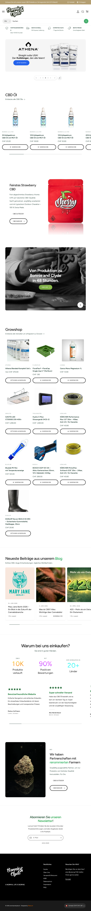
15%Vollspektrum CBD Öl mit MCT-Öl (65, 136)
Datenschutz (47, 881)
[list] (45, 30)
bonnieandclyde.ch (15, 905)
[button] (3, 11)
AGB (44, 878)
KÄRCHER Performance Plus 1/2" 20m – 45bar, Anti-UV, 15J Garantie (69, 419)
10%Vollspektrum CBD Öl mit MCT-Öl (37, 136)
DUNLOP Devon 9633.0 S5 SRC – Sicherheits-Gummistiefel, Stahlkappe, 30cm (17, 521)
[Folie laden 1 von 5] (40, 78)
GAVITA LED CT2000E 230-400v (13, 418)
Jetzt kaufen (22, 62)
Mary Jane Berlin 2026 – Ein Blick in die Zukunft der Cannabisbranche (19, 609)
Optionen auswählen (18, 380)
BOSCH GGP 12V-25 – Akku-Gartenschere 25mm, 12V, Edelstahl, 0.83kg (43, 470)
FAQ (44, 887)
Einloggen (82, 2)
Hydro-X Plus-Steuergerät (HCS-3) (41, 418)
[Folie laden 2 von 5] (43, 78)
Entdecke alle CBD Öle (14, 99)
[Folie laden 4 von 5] (48, 78)
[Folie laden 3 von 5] (45, 78)
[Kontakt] (82, 11)
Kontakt (71, 2)
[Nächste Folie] (55, 78)
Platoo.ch (30, 905)
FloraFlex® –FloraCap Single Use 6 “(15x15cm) (42, 369)
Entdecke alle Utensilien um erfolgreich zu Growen (23, 334)
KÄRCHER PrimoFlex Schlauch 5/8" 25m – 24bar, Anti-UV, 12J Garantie (71, 470)
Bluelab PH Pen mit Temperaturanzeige (14, 469)
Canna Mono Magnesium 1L (71, 368)
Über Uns (45, 287)
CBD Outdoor (18, 214)
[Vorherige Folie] (36, 78)
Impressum (47, 884)
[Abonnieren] (60, 837)
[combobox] (50, 21)
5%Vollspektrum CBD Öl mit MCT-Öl (10, 136)
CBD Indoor (17, 221)
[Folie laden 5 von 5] (50, 78)
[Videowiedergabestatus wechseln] (80, 305)
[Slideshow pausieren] (60, 78)
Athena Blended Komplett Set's (17, 368)
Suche (45, 869)
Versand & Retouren (50, 875)
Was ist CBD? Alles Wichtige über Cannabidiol (50, 610)
